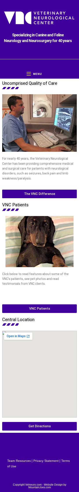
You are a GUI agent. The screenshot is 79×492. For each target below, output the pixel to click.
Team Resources (19, 460)
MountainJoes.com (39, 487)
